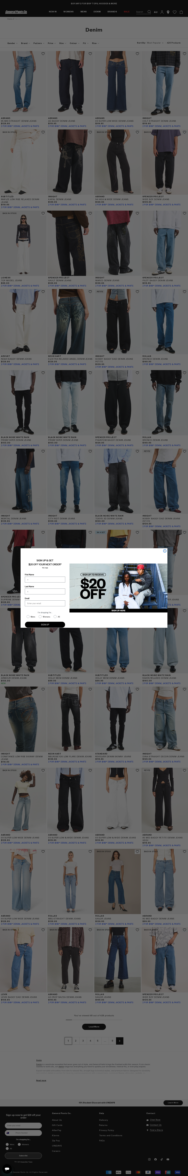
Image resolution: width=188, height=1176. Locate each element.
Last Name (29, 586)
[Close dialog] (164, 550)
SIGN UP (45, 624)
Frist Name (29, 575)
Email (27, 598)
